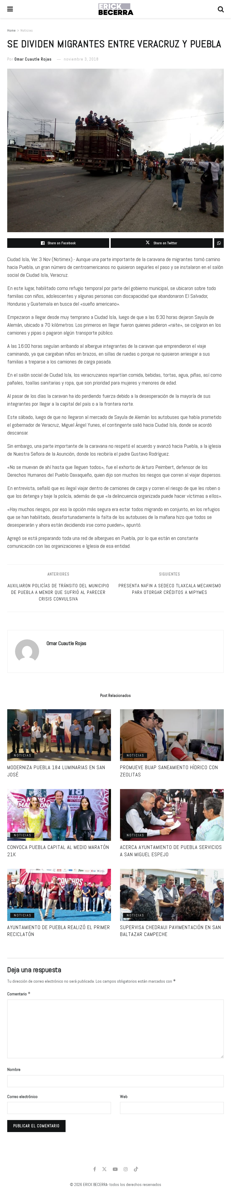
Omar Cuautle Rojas (33, 59)
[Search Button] (221, 9)
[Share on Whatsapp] (219, 243)
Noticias (26, 30)
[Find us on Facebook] (94, 1169)
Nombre (13, 1069)
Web (124, 1096)
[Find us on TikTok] (136, 1169)
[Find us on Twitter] (104, 1169)
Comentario (19, 994)
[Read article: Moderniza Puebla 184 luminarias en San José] (59, 735)
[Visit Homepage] (115, 9)
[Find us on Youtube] (115, 1169)
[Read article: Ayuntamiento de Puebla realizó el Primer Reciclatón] (59, 895)
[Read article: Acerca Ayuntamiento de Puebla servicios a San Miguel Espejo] (172, 815)
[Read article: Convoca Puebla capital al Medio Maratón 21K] (59, 815)
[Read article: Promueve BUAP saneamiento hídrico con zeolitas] (172, 735)
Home (11, 30)
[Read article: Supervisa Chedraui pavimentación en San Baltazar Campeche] (172, 895)
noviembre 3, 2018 (81, 59)
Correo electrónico (22, 1096)
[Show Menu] (10, 9)
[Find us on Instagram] (126, 1169)
